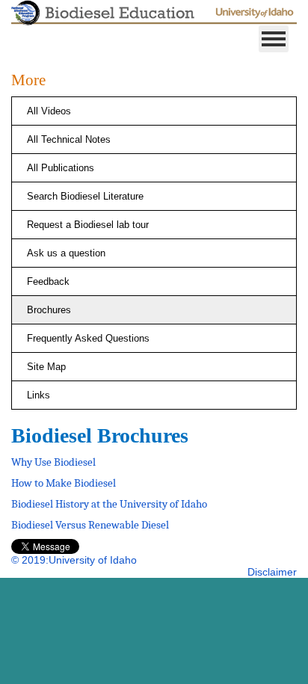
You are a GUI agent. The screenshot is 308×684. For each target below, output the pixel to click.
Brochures (49, 309)
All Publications (60, 167)
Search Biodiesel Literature (85, 196)
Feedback (48, 281)
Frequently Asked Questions (88, 338)
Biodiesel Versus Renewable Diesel (90, 525)
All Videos (49, 111)
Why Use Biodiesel (53, 462)
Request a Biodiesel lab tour (88, 224)
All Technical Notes (69, 139)
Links (38, 395)
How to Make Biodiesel (63, 483)
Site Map (46, 366)
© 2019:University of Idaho (74, 560)
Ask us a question (66, 253)
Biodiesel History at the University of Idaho (109, 504)
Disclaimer (272, 572)
